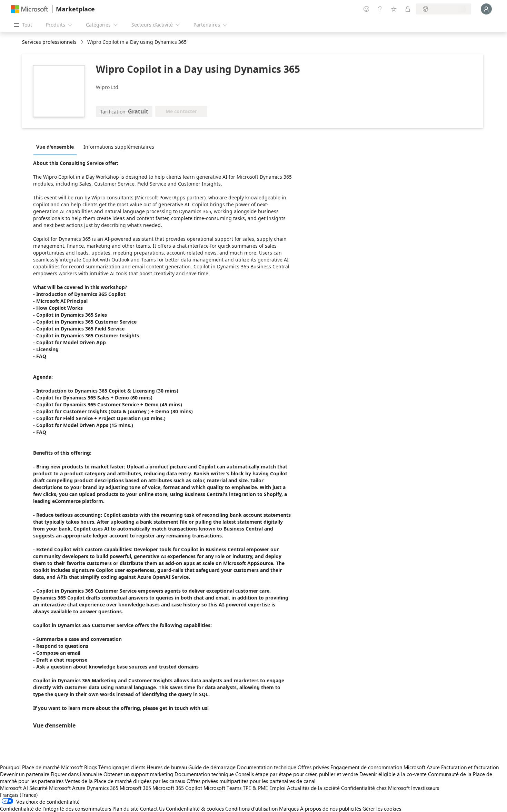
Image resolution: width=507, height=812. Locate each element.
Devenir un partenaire (24, 774)
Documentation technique (266, 767)
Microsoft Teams (222, 787)
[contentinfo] (82, 42)
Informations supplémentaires (118, 146)
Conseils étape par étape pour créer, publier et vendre (296, 774)
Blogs (90, 767)
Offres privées (313, 767)
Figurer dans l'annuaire (76, 774)
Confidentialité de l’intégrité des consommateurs (55, 808)
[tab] (56, 146)
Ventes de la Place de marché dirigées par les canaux (125, 781)
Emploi (277, 787)
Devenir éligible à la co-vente (393, 774)
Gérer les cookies (381, 808)
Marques (289, 808)
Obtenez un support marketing (138, 774)
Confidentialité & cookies (195, 808)
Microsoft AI (14, 787)
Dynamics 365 (102, 787)
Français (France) (19, 794)
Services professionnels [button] (49, 42)
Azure (78, 787)
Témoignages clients (121, 767)
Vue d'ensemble (55, 146)
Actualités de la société (313, 787)
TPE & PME (255, 787)
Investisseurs (425, 787)
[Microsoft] (29, 9)
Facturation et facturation (470, 767)
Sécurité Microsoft (50, 787)
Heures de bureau (167, 767)
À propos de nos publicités (330, 808)
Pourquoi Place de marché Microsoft (41, 767)
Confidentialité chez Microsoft (375, 787)
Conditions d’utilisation (251, 808)
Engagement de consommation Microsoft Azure (385, 767)
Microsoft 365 (135, 787)
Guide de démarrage (212, 767)
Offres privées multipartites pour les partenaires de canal (251, 781)
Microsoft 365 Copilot (177, 787)
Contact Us (152, 808)
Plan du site (125, 808)
